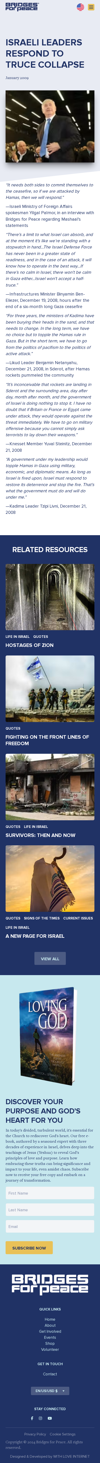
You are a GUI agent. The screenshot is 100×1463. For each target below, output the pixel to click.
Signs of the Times (42, 918)
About (50, 1325)
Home (50, 1319)
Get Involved (50, 1331)
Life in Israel (18, 637)
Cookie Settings (63, 1434)
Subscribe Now (29, 1248)
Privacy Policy (35, 1434)
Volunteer (50, 1349)
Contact (50, 1374)
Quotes (40, 637)
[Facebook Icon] (32, 1418)
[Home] (22, 7)
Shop (50, 1343)
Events (50, 1337)
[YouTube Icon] (50, 1418)
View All (50, 958)
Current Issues (78, 918)
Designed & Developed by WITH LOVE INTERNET (50, 1456)
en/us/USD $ (47, 1391)
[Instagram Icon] (40, 1418)
